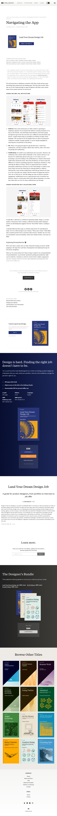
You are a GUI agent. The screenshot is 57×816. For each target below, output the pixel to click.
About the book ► (26, 43)
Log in (42, 3)
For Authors (28, 3)
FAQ (28, 780)
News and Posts (28, 778)
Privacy (28, 797)
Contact (28, 787)
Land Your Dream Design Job (13, 17)
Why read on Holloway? (28, 463)
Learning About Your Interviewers (15, 304)
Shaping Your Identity (11, 302)
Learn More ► (28, 277)
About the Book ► (12, 335)
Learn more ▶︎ (28, 631)
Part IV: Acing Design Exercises (30, 17)
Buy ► (15, 332)
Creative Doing (6, 587)
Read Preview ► (28, 460)
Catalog (19, 3)
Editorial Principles (28, 782)
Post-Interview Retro (11, 306)
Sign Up (41, 554)
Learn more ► (28, 452)
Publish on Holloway (28, 784)
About (36, 3)
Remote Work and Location (13, 300)
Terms (28, 795)
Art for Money (31, 585)
